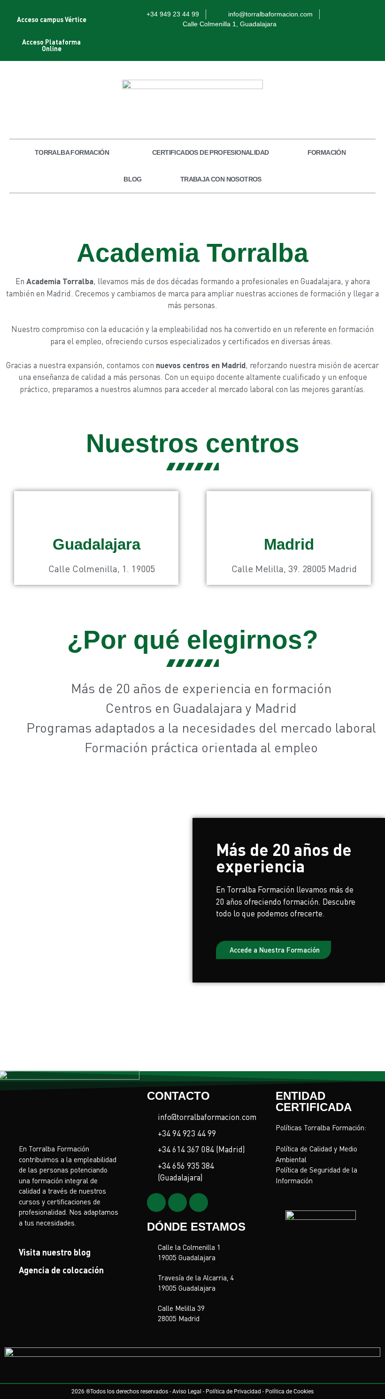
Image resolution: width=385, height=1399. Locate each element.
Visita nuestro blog (55, 1252)
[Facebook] (198, 1202)
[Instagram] (156, 1202)
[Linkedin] (177, 1202)
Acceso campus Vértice (51, 19)
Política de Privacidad (233, 1391)
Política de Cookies (289, 1391)
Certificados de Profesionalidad (210, 152)
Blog (132, 179)
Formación (327, 152)
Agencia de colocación (61, 1269)
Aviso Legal (186, 1391)
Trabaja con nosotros (221, 179)
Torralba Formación (72, 152)
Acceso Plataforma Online (51, 45)
